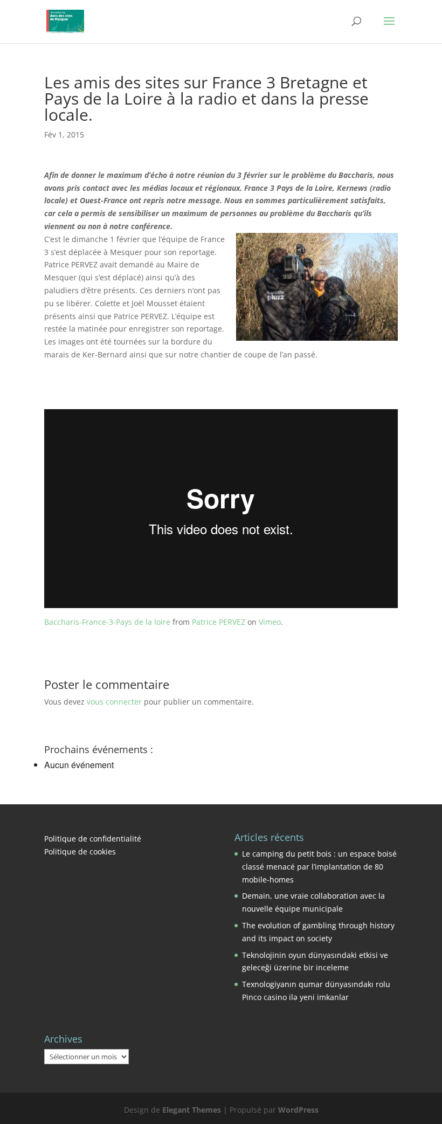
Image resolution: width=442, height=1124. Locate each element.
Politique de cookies (80, 851)
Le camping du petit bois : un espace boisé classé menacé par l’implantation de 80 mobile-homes (319, 867)
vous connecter (114, 702)
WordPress (298, 1110)
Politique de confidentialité (92, 838)
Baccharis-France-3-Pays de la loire (107, 622)
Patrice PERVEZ (218, 622)
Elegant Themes (191, 1110)
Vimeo (270, 622)
